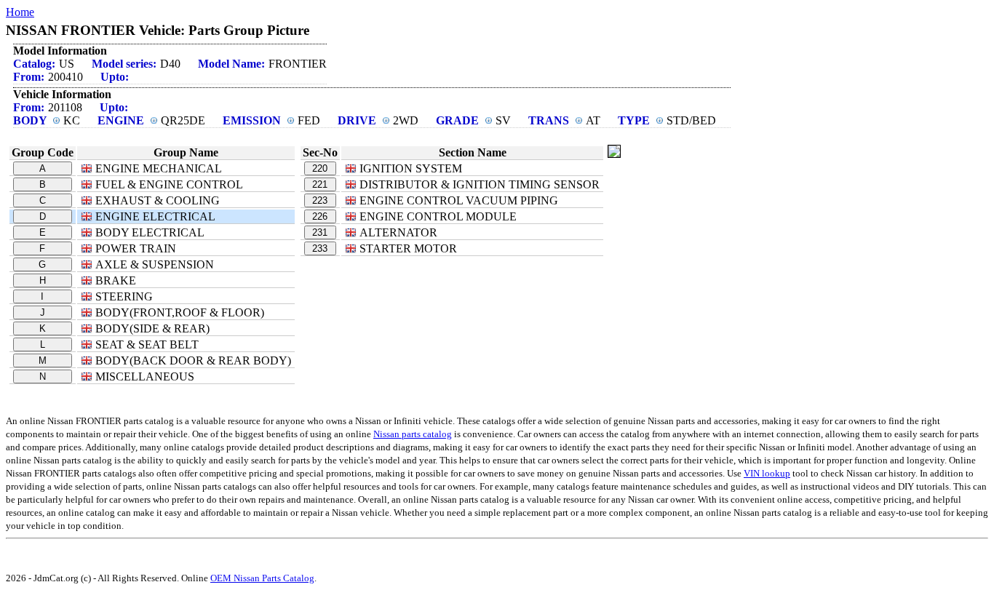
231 (319, 232)
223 (319, 200)
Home (20, 12)
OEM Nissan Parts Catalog (262, 578)
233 (319, 248)
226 (319, 216)
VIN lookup (767, 473)
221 (319, 184)
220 (319, 168)
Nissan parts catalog (412, 433)
